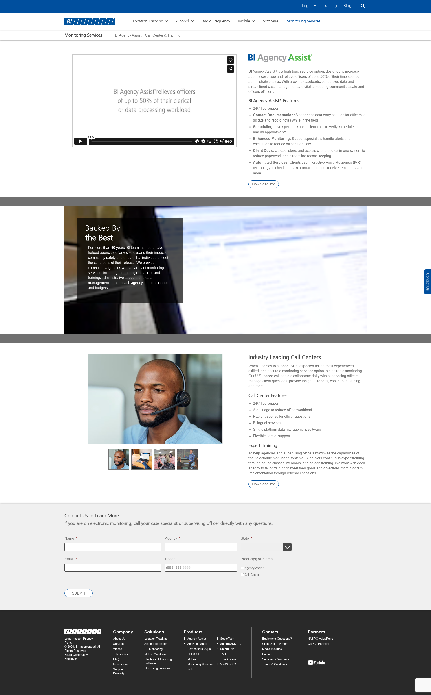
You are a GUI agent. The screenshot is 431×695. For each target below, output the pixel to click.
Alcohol (182, 21)
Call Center (252, 574)
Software (270, 21)
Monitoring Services (303, 21)
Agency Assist (254, 568)
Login (307, 6)
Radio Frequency (216, 21)
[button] (363, 6)
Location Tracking (148, 21)
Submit (79, 593)
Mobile (244, 21)
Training (330, 6)
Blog (347, 6)
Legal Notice (72, 638)
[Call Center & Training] (163, 35)
